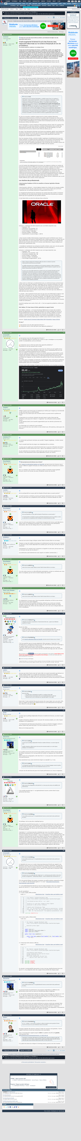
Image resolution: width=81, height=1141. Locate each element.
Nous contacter (47, 1111)
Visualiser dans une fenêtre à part (54, 894)
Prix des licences (11, 1092)
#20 (63, 1015)
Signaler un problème (25, 18)
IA (26, 3)
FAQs (20, 1054)
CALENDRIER (51, 1054)
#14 (63, 710)
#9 (63, 558)
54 (12, 642)
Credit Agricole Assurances (22, 1080)
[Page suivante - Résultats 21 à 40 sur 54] (58, 17)
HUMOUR (62, 5)
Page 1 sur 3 (50, 17)
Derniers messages (5, 9)
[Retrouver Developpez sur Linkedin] (79, 5)
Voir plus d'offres (51, 1087)
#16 (63, 776)
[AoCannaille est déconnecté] (10, 344)
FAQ (20, 1)
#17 (63, 807)
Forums (7, 1)
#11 (63, 613)
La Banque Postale (19, 1085)
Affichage (61, 31)
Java (39, 3)
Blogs (24, 1)
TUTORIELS (13, 5)
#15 (63, 734)
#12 (63, 667)
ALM (30, 3)
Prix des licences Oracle (8, 1098)
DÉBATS (49, 5)
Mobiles (69, 3)
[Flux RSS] (74, 5)
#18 (63, 850)
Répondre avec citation (52, 329)
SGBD (60, 3)
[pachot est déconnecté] (10, 1029)
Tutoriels (14, 1)
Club (58, 1)
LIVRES (28, 5)
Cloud (23, 3)
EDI (48, 3)
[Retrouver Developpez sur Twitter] (76, 5)
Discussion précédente (28, 1062)
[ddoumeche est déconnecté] (10, 745)
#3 (63, 405)
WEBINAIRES (23, 5)
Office (64, 3)
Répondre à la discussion (10, 18)
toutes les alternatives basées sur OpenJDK (33, 464)
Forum (6, 12)
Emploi (43, 1)
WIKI (53, 5)
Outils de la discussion (52, 31)
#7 (63, 505)
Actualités (33, 12)
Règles (28, 9)
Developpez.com (54, 1111)
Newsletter (35, 1)
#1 (63, 34)
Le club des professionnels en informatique (19, 12)
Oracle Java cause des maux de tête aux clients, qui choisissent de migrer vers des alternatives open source (38, 21)
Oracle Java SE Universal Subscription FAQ (35, 319)
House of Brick (56, 319)
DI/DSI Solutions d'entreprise (14, 3)
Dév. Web (44, 3)
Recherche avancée (76, 9)
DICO (57, 5)
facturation (49, 319)
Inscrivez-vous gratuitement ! (30, 7)
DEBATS (41, 1054)
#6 (63, 487)
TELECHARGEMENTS (29, 1054)
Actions (11, 9)
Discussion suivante (40, 1062)
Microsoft (35, 3)
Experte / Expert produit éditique (20, 1084)
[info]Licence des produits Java (10, 1101)
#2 (63, 332)
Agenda (21, 9)
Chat (29, 1)
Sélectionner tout (40, 894)
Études (49, 1)
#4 (63, 434)
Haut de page (61, 1111)
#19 (63, 976)
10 (12, 801)
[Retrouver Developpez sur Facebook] (78, 5)
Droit (54, 1)
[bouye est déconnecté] (10, 630)
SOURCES (44, 5)
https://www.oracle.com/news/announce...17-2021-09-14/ (33, 1035)
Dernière (61, 17)
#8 (63, 534)
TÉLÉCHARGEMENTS (36, 5)
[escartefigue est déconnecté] (10, 791)
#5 (63, 458)
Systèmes (74, 3)
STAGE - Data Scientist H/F (18, 1078)
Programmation (54, 3)
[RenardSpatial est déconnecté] (10, 471)
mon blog (25, 658)
